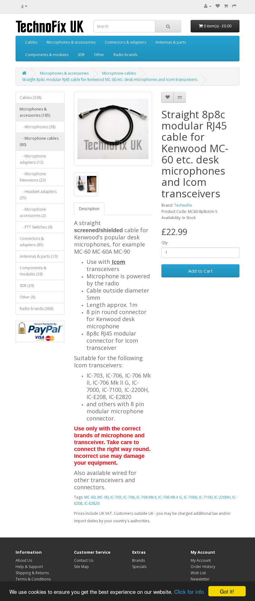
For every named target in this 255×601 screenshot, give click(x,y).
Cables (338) (30, 97)
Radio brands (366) (36, 308)
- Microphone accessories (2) (33, 212)
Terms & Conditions (33, 579)
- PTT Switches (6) (36, 227)
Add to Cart (200, 271)
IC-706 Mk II (146, 497)
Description (89, 208)
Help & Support (29, 566)
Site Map (81, 566)
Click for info (189, 591)
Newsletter (200, 579)
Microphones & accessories (71, 42)
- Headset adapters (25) (38, 194)
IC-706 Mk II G (170, 497)
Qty (164, 242)
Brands (138, 560)
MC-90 (103, 497)
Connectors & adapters (125, 42)
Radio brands (125, 54)
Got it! (227, 591)
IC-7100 (205, 497)
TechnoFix (183, 205)
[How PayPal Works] (40, 331)
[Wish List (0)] (218, 6)
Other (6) (27, 297)
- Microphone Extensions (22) (33, 177)
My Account (201, 560)
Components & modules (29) (33, 271)
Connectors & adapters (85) (32, 241)
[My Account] (207, 6)
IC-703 (116, 497)
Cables (31, 42)
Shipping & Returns (32, 572)
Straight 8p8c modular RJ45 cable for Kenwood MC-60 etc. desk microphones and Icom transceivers (109, 79)
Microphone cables (119, 73)
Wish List (198, 572)
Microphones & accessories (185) (35, 112)
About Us (24, 560)
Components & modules (46, 54)
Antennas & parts (170, 42)
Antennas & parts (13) (39, 256)
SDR (81, 54)
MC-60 (89, 497)
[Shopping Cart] (226, 6)
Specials (139, 566)
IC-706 (129, 497)
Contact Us (83, 560)
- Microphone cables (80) (39, 141)
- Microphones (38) (37, 126)
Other (99, 54)
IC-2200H (222, 497)
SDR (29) (27, 285)
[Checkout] (234, 6)
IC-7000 (190, 497)
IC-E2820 (92, 503)
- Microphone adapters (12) (33, 159)
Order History (203, 566)
